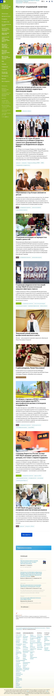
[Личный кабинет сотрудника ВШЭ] (49, 1)
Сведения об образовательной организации (19, 674)
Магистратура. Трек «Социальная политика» (6, 57)
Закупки (17, 650)
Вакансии (4, 78)
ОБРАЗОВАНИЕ (26, 633)
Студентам (4, 69)
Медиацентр (39, 645)
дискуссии (18, 162)
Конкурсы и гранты (32, 652)
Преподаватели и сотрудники (19, 644)
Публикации (39, 649)
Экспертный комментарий (5, 72)
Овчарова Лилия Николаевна (5, 90)
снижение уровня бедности (21, 480)
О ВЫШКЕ (18, 633)
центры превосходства (36, 257)
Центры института (6, 16)
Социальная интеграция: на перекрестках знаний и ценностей (31, 238)
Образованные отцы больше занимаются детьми (31, 193)
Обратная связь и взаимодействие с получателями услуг (26, 668)
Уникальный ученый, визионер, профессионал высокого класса (27, 334)
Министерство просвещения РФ (47, 645)
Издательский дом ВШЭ (39, 637)
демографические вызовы (21, 427)
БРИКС (42, 162)
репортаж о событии (26, 111)
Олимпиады (25, 639)
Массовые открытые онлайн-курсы (47, 649)
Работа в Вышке (19, 687)
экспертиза (24, 162)
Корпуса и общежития (18, 647)
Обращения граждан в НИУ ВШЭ (18, 653)
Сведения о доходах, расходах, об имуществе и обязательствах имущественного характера (19, 667)
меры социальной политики (21, 478)
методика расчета (32, 478)
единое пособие (37, 475)
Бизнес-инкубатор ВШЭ (25, 659)
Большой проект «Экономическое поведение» (5, 29)
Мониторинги (32, 640)
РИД (3, 61)
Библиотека (39, 634)
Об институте (5, 13)
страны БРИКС (31, 427)
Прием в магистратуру (25, 647)
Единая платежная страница (18, 684)
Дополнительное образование (26, 651)
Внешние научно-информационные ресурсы (33, 656)
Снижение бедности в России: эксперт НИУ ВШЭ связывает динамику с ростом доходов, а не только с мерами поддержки (32, 455)
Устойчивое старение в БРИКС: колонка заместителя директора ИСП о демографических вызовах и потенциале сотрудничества (31, 402)
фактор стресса (43, 305)
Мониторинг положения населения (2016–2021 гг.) (6, 52)
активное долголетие (36, 425)
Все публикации (24, 607)
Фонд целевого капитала (18, 657)
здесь (28, 691)
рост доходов (40, 478)
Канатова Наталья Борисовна (5, 95)
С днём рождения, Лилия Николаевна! (30, 368)
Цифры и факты (19, 634)
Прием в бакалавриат (25, 642)
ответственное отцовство (21, 209)
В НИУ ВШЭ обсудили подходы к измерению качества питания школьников (31, 509)
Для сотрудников (6, 81)
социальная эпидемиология (33, 305)
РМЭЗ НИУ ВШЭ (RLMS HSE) (5, 34)
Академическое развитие (33, 649)
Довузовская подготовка (25, 637)
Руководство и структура (18, 637)
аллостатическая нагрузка (39, 303)
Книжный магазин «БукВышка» (39, 641)
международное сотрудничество (23, 165)
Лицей (24, 634)
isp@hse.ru (7, 116)
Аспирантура (25, 649)
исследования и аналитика (25, 207)
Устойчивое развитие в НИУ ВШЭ (18, 641)
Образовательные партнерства (26, 663)
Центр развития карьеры (24, 655)
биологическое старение (21, 305)
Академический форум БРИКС (34, 162)
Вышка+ (24, 644)
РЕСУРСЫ (39, 633)
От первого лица (5, 21)
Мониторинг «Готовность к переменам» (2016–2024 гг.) (5, 46)
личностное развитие (36, 207)
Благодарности (5, 76)
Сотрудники (4, 19)
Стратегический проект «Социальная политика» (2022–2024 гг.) (6, 39)
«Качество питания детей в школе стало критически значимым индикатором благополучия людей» (31, 89)
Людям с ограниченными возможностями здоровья (19, 679)
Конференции (5, 66)
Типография (39, 644)
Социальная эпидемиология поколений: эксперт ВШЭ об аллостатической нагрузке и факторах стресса (30, 287)
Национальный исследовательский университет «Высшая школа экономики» (30, 627)
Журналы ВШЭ (40, 647)
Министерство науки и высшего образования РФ (47, 639)
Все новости (26, 535)
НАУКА (31, 633)
